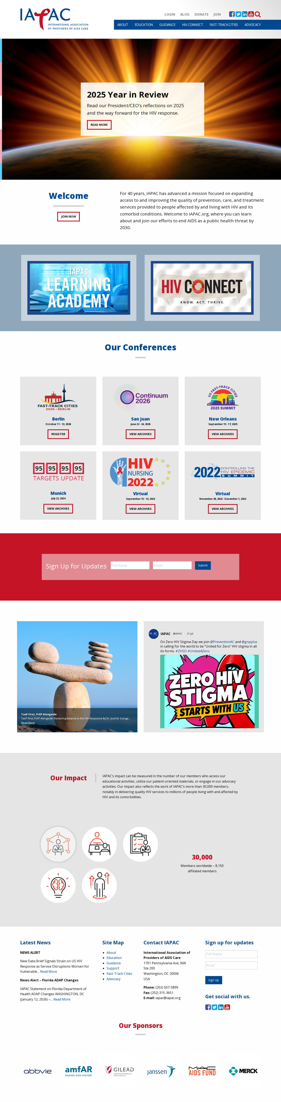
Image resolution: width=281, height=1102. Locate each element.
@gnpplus (249, 642)
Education (144, 24)
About (122, 24)
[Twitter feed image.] (209, 720)
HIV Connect (192, 24)
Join (217, 14)
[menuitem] (122, 25)
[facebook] (232, 15)
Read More (28, 723)
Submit (203, 565)
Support (113, 968)
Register (58, 434)
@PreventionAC (222, 642)
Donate (201, 14)
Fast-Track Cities (224, 24)
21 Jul (190, 633)
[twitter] (238, 15)
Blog (184, 14)
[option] (140, 109)
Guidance (167, 24)
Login (170, 14)
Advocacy (253, 24)
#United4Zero (199, 651)
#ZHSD (181, 651)
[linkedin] (244, 15)
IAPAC (166, 633)
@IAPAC (177, 633)
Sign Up (213, 980)
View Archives (140, 434)
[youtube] (251, 15)
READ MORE (97, 125)
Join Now (68, 216)
